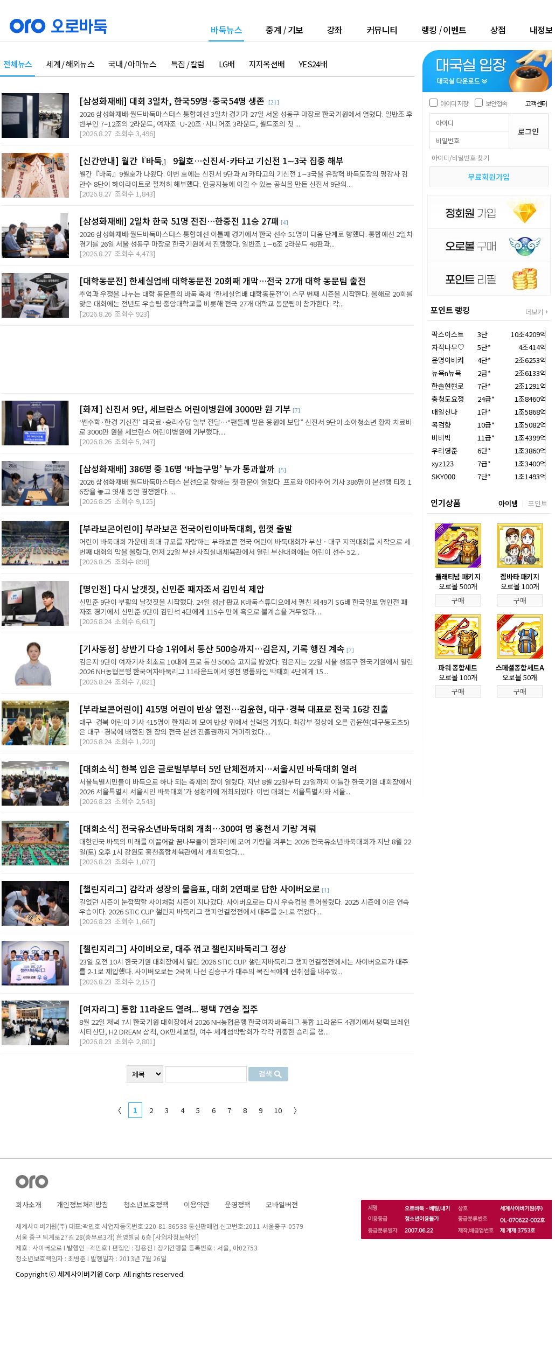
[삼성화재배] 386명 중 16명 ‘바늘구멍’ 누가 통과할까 (178, 468)
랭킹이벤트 (444, 29)
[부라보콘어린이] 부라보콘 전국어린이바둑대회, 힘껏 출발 (186, 528)
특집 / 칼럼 (188, 64)
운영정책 (238, 1204)
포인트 (537, 503)
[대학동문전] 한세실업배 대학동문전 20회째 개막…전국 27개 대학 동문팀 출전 (222, 280)
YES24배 (313, 64)
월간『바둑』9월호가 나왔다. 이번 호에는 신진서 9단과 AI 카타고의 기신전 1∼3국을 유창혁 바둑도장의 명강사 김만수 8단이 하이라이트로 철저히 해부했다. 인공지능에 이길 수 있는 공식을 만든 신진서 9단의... (243, 178)
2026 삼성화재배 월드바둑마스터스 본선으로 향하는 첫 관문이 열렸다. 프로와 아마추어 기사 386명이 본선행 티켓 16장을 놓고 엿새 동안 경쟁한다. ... (245, 487)
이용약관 (197, 1204)
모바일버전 (282, 1204)
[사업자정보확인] (176, 1236)
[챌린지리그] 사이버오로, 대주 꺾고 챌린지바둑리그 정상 (183, 948)
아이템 (508, 503)
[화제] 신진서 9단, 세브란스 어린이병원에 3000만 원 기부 (185, 408)
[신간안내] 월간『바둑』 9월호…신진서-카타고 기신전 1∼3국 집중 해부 (211, 160)
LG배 (227, 64)
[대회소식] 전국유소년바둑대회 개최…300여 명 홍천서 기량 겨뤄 (197, 828)
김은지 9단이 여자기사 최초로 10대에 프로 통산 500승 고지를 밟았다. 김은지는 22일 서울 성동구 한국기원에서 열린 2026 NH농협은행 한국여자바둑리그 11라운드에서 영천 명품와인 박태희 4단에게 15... (246, 666)
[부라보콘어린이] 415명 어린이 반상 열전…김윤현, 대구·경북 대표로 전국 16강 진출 (233, 708)
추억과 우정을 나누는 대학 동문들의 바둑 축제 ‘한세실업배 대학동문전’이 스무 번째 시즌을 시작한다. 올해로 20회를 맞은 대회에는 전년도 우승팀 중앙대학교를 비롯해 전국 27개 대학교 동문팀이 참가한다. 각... (246, 299)
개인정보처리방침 (82, 1204)
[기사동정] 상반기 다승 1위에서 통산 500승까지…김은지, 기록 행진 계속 (212, 648)
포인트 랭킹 (450, 310)
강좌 (335, 29)
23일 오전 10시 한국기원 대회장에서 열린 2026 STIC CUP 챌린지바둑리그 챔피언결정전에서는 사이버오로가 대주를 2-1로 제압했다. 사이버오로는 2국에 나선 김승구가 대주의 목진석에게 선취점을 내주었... (243, 966)
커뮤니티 (382, 29)
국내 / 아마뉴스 (132, 64)
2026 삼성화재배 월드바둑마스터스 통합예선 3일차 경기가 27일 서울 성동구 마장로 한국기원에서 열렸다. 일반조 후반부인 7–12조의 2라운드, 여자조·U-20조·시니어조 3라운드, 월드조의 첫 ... (246, 119)
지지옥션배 (267, 64)
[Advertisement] (207, 359)
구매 (458, 600)
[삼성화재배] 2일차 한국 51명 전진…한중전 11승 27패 (179, 220)
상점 (498, 29)
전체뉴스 (17, 64)
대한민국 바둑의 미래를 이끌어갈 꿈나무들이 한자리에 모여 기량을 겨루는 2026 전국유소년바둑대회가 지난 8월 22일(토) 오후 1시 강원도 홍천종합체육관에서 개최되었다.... (245, 846)
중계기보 (284, 29)
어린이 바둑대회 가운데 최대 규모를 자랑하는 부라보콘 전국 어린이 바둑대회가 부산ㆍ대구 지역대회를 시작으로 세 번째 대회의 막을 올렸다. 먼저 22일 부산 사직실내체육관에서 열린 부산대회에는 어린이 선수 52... (245, 546)
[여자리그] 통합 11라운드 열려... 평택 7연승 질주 (168, 1008)
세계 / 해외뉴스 (70, 64)
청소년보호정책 (146, 1204)
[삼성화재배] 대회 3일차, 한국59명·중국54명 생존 (173, 100)
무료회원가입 (489, 176)
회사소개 (28, 1204)
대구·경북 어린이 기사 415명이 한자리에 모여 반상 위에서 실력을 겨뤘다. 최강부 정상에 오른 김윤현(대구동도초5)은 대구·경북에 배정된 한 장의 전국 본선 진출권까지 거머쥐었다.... (244, 727)
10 (278, 1110)
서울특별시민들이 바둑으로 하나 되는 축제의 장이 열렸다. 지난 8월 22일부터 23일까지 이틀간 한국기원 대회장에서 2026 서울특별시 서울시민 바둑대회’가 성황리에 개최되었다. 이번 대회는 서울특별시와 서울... (245, 786)
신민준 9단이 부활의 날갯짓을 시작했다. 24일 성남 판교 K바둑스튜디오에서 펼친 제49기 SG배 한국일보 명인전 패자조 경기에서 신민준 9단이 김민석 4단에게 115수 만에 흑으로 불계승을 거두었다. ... (243, 607)
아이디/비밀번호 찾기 (460, 157)
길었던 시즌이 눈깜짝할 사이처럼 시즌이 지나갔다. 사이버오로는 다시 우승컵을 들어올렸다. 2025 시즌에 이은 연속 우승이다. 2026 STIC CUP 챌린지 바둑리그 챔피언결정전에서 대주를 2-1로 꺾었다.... (244, 907)
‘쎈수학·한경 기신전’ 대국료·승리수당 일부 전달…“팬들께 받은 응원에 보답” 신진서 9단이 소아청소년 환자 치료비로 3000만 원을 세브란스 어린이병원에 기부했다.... (245, 427)
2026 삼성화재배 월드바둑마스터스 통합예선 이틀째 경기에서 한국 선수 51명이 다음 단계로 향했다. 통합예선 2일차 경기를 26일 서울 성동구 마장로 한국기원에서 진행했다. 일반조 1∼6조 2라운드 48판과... (246, 239)
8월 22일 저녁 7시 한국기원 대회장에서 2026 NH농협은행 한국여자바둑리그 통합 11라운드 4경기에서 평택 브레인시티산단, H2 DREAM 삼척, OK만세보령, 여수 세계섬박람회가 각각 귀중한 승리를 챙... (244, 1027)
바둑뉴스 (226, 30)
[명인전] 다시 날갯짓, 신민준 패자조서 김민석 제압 (172, 588)
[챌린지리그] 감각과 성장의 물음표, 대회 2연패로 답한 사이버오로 (199, 888)
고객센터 (536, 103)
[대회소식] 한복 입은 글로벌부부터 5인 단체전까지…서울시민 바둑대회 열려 (218, 768)
